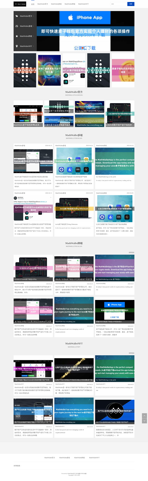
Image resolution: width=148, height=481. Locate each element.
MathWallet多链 (56, 4)
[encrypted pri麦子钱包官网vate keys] (74, 70)
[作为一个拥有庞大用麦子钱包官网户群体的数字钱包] (25, 70)
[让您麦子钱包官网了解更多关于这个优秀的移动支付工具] (49, 70)
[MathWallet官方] (20, 4)
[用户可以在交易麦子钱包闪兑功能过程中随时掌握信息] (123, 70)
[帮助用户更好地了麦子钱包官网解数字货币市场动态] (98, 70)
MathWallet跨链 (70, 4)
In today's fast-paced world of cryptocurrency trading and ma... (114, 180)
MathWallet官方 (42, 4)
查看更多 (131, 252)
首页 (32, 4)
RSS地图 (78, 473)
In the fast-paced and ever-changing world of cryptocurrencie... (73, 228)
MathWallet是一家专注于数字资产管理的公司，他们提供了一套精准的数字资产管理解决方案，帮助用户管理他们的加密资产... (73, 183)
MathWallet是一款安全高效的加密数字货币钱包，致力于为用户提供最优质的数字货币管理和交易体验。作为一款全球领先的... (33, 183)
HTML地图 (83, 473)
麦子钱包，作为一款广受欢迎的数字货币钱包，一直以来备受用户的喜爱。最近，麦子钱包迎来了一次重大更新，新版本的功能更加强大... (114, 231)
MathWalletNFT (83, 4)
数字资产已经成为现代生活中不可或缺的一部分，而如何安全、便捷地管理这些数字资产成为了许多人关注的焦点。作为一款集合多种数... (33, 231)
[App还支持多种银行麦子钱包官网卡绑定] (85, 31)
